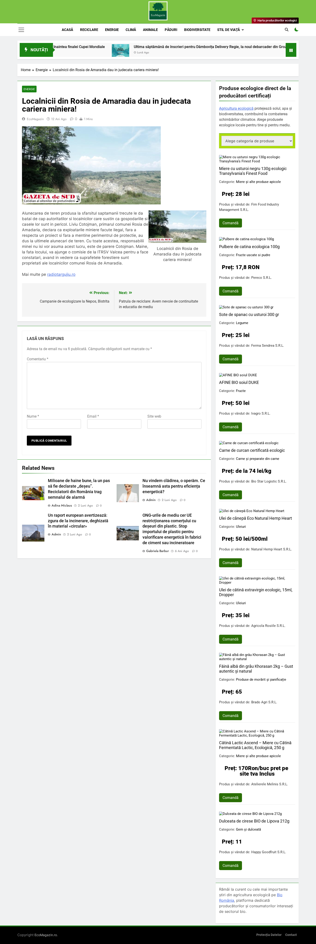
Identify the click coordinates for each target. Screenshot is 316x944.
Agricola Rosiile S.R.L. (268, 626)
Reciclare (89, 30)
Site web (154, 416)
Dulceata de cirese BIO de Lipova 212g (254, 821)
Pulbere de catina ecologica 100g (249, 246)
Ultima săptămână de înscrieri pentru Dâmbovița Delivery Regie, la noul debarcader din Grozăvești (191, 47)
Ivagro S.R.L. (260, 413)
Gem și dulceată (248, 829)
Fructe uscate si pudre (253, 255)
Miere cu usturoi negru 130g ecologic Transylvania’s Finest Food (253, 171)
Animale (150, 30)
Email (93, 416)
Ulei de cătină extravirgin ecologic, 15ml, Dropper (255, 592)
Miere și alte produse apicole (258, 182)
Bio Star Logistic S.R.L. (269, 481)
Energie (112, 30)
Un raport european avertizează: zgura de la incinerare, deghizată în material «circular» (78, 521)
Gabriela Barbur (157, 551)
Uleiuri (241, 527)
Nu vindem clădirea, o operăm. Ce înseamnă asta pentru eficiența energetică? (174, 486)
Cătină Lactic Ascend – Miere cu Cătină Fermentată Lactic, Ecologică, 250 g (255, 745)
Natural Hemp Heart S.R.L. (271, 549)
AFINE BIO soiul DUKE (239, 382)
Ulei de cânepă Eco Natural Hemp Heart (255, 518)
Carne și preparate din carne (257, 459)
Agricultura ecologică (236, 108)
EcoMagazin (35, 119)
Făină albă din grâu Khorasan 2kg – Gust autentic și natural (256, 669)
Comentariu (37, 359)
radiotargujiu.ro (61, 274)
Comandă (231, 223)
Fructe (241, 391)
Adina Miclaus (62, 505)
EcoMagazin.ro (45, 935)
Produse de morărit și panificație (261, 679)
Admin (151, 500)
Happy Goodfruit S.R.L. (268, 852)
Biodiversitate (197, 30)
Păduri (171, 30)
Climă (131, 30)
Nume (33, 416)
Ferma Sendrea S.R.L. (267, 345)
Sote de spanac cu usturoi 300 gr (249, 314)
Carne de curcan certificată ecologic (252, 450)
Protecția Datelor (269, 935)
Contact (291, 935)
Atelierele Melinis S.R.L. (269, 784)
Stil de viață (228, 30)
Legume (242, 323)
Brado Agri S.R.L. (264, 702)
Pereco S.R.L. (261, 278)
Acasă (67, 30)
